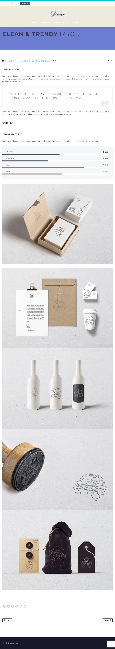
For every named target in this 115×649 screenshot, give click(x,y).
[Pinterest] (12, 606)
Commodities (60, 22)
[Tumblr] (16, 606)
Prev (8, 620)
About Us (45, 22)
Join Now (25, 3)
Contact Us (76, 22)
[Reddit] (25, 606)
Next (106, 620)
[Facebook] (4, 606)
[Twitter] (11, 3)
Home (34, 22)
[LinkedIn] (21, 606)
